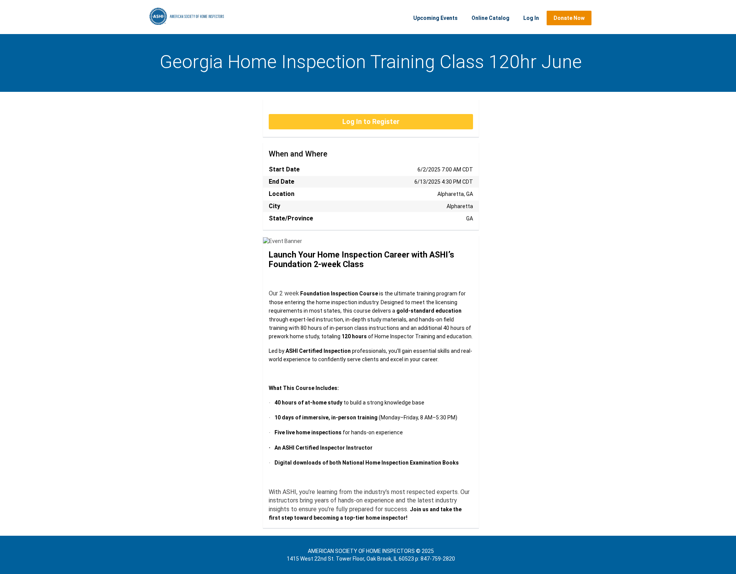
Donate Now (569, 18)
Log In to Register (370, 121)
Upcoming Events (435, 18)
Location (281, 193)
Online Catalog (490, 18)
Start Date (284, 169)
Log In (531, 18)
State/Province (291, 218)
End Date (281, 181)
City (274, 206)
